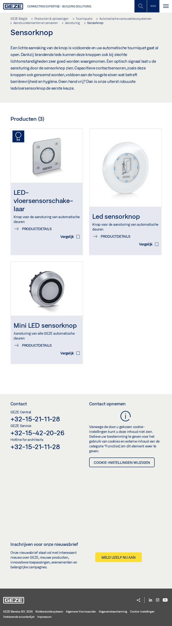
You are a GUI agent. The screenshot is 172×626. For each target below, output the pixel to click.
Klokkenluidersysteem (49, 611)
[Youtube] (165, 600)
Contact (18, 403)
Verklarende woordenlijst (18, 616)
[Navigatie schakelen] (165, 6)
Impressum (44, 616)
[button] (138, 600)
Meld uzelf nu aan (119, 557)
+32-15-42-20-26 (37, 432)
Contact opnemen (107, 403)
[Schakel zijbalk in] (140, 6)
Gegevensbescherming (113, 611)
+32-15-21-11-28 (35, 419)
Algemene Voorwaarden (81, 611)
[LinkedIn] (150, 600)
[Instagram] (157, 600)
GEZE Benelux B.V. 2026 (18, 611)
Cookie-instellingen (142, 611)
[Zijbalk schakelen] (153, 6)
